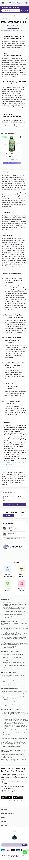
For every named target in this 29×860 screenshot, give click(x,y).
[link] (2, 15)
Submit (25, 844)
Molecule (8, 15)
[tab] (14, 809)
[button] (3, 3)
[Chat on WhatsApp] (24, 852)
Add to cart (13, 163)
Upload (22, 10)
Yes (9, 515)
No (22, 515)
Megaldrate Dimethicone (18, 15)
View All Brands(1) (13, 504)
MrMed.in (8, 855)
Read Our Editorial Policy (16, 547)
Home (2, 15)
